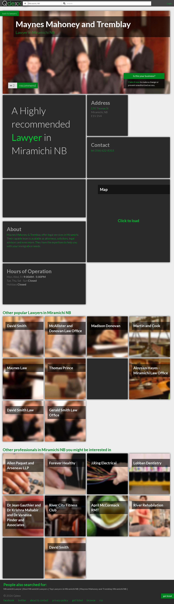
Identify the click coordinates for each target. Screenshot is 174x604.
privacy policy (60, 600)
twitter (22, 600)
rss (101, 600)
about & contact (39, 600)
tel (102, 150)
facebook (9, 600)
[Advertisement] (44, 198)
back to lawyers (9, 13)
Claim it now (134, 82)
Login (169, 3)
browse (91, 600)
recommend (27, 85)
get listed (77, 600)
